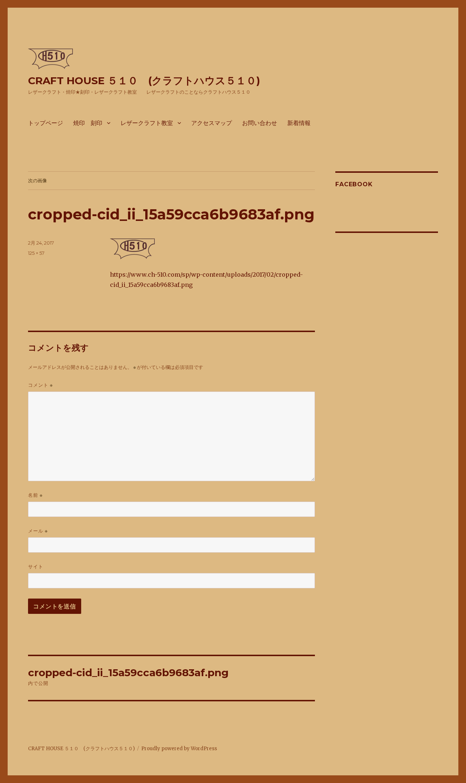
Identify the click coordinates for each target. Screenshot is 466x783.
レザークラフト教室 (147, 123)
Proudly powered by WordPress (179, 748)
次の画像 (37, 180)
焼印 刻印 (87, 123)
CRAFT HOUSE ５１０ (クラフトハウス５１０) (144, 80)
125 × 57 (36, 253)
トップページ (45, 123)
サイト (35, 566)
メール (38, 531)
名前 (35, 495)
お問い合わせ (259, 123)
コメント (40, 385)
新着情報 (299, 123)
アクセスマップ (211, 123)
